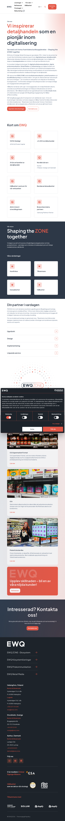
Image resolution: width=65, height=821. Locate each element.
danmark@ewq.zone (13, 751)
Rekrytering (19, 11)
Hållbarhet (28, 5)
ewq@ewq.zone (12, 710)
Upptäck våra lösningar (16, 109)
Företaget (18, 8)
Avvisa (32, 429)
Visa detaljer (56, 423)
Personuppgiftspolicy (23, 816)
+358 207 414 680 (13, 706)
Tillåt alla (53, 429)
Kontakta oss (52, 6)
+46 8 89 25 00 (12, 727)
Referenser (18, 5)
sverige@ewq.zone (13, 730)
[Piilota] (22, 2)
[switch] (24, 417)
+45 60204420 (12, 748)
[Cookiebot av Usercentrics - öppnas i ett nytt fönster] (55, 390)
